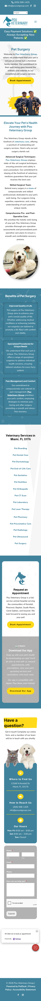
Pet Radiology (20, 530)
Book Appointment (20, 80)
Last (23, 858)
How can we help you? (16, 881)
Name (9, 850)
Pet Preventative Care (20, 523)
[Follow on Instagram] (23, 995)
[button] (35, 947)
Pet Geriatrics (20, 475)
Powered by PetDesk (16, 986)
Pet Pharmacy (20, 517)
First (7, 858)
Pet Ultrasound (20, 536)
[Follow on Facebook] (18, 995)
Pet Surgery (20, 543)
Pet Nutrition (20, 482)
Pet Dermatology (20, 461)
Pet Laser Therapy (20, 509)
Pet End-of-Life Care (20, 468)
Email (9, 862)
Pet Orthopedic (20, 489)
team (31, 188)
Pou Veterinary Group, (26, 54)
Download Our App (20, 691)
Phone (9, 872)
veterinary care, (22, 141)
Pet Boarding (20, 448)
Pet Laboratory (20, 502)
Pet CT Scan (20, 495)
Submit (11, 913)
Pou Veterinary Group (16, 160)
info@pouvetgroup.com (20, 810)
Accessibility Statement (24, 989)
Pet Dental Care (20, 455)
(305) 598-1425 (20, 807)
